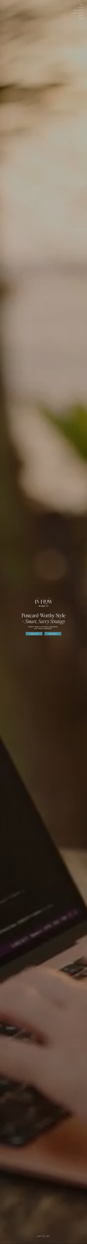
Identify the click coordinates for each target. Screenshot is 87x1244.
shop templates (78, 10)
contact (81, 18)
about (82, 4)
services (81, 7)
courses (81, 15)
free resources (79, 13)
